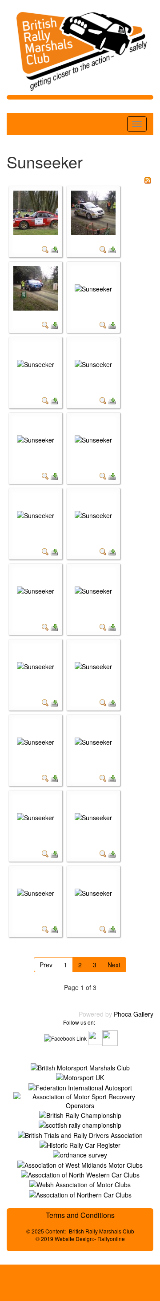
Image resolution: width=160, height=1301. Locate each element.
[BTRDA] (80, 1133)
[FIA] (80, 1086)
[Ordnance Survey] (80, 1153)
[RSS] (147, 179)
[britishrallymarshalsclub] (65, 1037)
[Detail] (45, 248)
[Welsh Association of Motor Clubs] (80, 1183)
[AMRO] (80, 1099)
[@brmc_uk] (95, 1037)
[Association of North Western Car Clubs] (80, 1173)
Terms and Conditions (80, 1215)
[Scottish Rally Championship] (80, 1124)
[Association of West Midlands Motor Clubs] (80, 1163)
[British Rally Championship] (80, 1114)
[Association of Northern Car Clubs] (80, 1193)
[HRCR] (80, 1144)
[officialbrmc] (110, 1037)
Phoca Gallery (133, 1014)
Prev (46, 964)
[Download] (54, 248)
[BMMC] (80, 1066)
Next (114, 964)
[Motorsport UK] (80, 1076)
